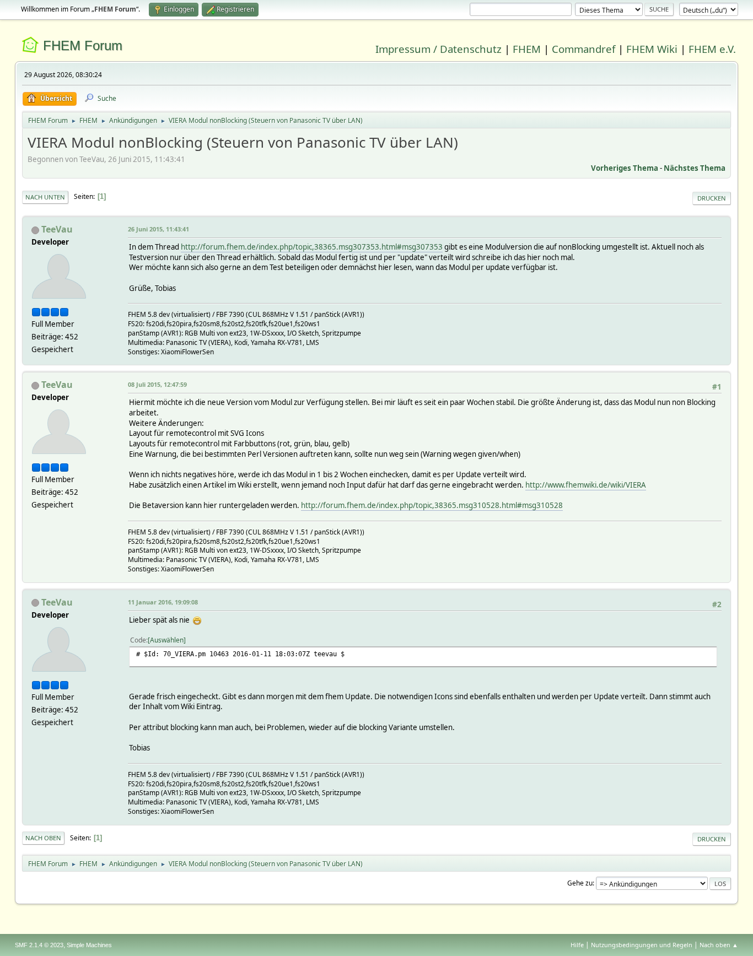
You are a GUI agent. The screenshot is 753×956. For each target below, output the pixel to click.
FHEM (527, 49)
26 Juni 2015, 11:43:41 (158, 229)
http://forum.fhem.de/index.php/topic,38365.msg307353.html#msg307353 (312, 247)
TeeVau (57, 229)
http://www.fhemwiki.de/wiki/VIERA (585, 485)
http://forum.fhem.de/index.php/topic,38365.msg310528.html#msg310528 (432, 505)
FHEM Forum (82, 45)
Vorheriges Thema (624, 168)
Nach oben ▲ (719, 945)
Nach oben (43, 838)
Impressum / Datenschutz (438, 49)
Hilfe (577, 945)
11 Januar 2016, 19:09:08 (163, 602)
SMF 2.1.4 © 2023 (39, 945)
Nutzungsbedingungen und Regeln (641, 945)
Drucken (711, 198)
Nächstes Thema (694, 168)
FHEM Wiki (651, 49)
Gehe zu (580, 883)
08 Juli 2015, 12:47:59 (157, 384)
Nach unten (45, 197)
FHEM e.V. (712, 49)
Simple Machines (89, 945)
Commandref (583, 49)
